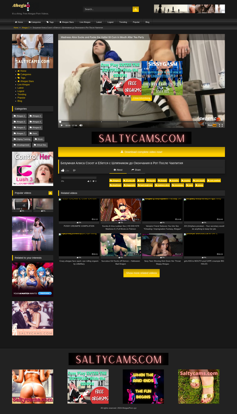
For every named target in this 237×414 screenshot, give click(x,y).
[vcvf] (32, 185)
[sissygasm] (162, 78)
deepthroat (116, 185)
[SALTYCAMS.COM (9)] (141, 143)
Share (137, 170)
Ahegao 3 (25, 28)
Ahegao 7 (21, 133)
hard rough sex (146, 185)
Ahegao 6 (37, 127)
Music (40, 139)
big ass (152, 180)
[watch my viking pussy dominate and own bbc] (143, 403)
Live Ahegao (85, 22)
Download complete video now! (143, 151)
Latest (99, 22)
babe (142, 180)
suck (190, 185)
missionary (178, 185)
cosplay (187, 180)
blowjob (163, 180)
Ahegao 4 (37, 122)
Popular (136, 22)
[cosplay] (121, 78)
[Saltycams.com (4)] (32, 403)
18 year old (130, 180)
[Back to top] (228, 406)
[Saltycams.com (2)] (198, 403)
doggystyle (130, 185)
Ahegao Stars (68, 22)
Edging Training (23, 139)
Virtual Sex (41, 145)
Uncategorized (23, 145)
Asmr (35, 133)
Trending (123, 22)
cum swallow (215, 180)
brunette (175, 180)
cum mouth (199, 180)
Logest (110, 22)
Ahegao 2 (37, 116)
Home (20, 22)
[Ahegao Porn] (26, 7)
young (200, 185)
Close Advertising (141, 98)
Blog (147, 22)
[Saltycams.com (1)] (32, 67)
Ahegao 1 (21, 116)
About (119, 170)
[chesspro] (189, 12)
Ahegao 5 (21, 127)
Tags (52, 22)
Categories (36, 22)
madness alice (163, 185)
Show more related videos (141, 273)
